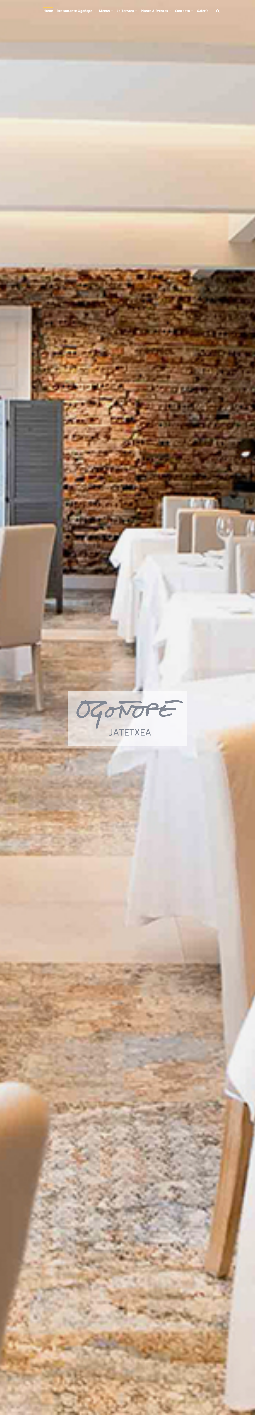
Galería (203, 11)
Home (48, 11)
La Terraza (125, 11)
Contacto (182, 11)
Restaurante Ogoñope (74, 11)
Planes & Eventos (154, 11)
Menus (104, 11)
